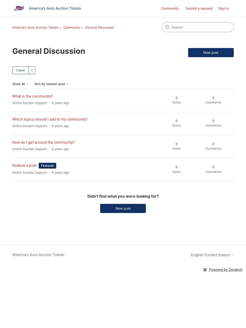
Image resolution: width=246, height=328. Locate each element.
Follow (20, 70)
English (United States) (211, 255)
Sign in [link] (223, 8)
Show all (19, 84)
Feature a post (24, 165)
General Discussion (99, 27)
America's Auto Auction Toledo (35, 27)
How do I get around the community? (43, 142)
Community (170, 8)
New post (210, 52)
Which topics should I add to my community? (50, 119)
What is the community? (32, 96)
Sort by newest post (50, 84)
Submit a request (199, 8)
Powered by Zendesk (225, 269)
